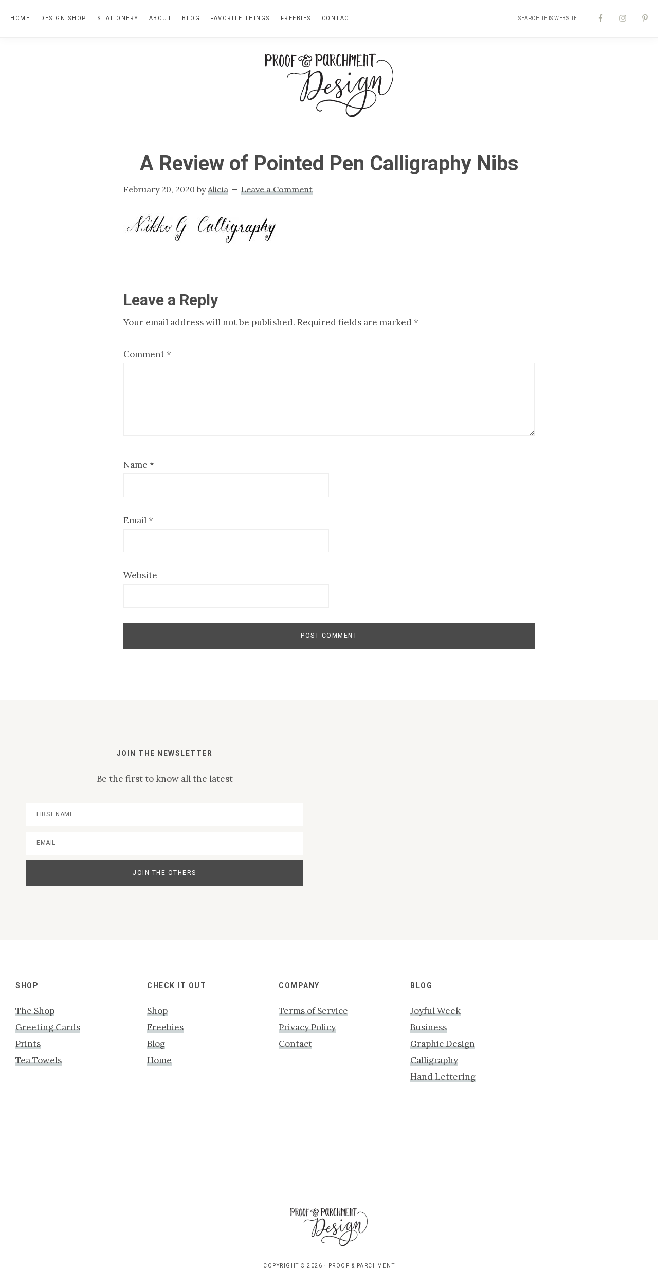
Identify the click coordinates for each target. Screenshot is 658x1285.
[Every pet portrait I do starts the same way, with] (121, 1154)
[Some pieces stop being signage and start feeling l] (619, 1154)
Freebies (165, 1027)
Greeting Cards (47, 1027)
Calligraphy (434, 1060)
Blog (156, 1043)
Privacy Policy (307, 1027)
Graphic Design (442, 1043)
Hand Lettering (443, 1076)
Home (159, 1060)
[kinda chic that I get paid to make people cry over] (39, 1154)
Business (428, 1027)
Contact (295, 1043)
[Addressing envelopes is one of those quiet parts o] (536, 1154)
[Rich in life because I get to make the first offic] (205, 1154)
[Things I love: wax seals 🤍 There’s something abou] (287, 1154)
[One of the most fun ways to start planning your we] (370, 1154)
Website (140, 575)
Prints (28, 1043)
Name (138, 464)
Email (138, 520)
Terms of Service (313, 1010)
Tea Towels (38, 1060)
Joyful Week (435, 1010)
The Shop (34, 1010)
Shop (157, 1010)
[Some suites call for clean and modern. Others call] (453, 1154)
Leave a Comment (277, 189)
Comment (147, 354)
